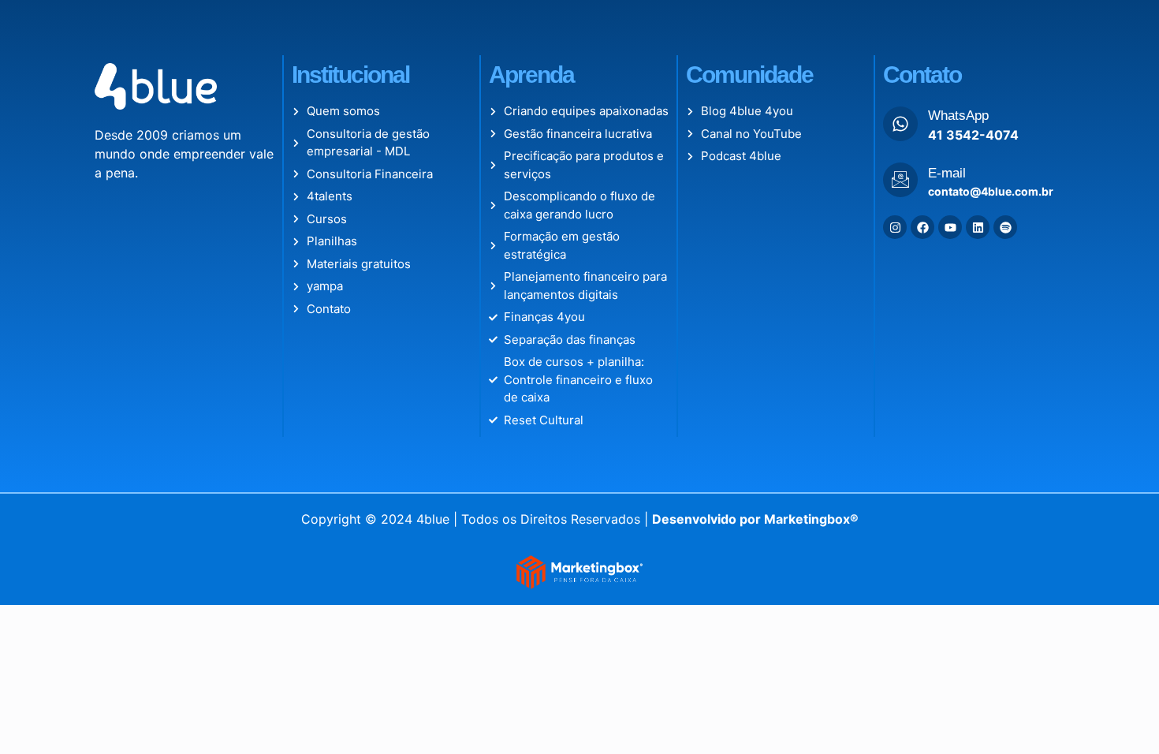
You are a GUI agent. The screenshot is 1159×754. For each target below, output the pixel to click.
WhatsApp (958, 115)
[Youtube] (950, 227)
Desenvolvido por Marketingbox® (755, 519)
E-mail (947, 173)
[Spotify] (1005, 227)
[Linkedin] (977, 227)
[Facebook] (922, 227)
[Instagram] (895, 227)
